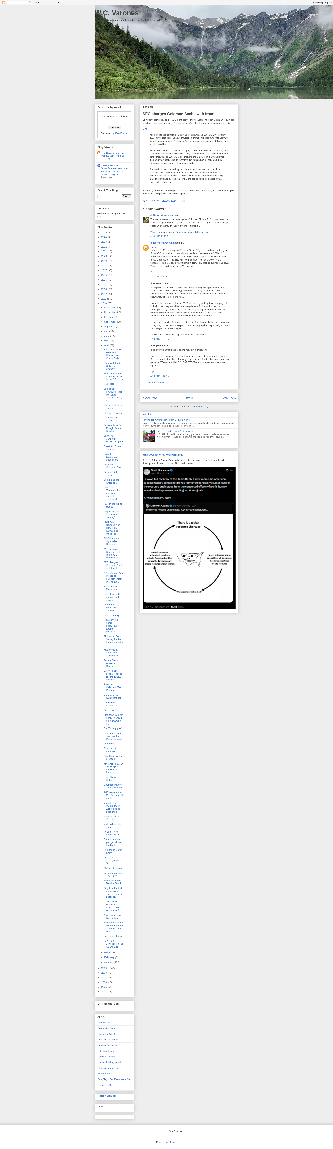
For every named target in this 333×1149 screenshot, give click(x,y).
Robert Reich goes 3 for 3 (111, 833)
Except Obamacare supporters (111, 457)
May (107, 340)
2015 (104, 279)
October (109, 317)
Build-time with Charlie (111, 818)
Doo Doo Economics (108, 1039)
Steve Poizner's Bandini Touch (113, 882)
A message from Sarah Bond (112, 916)
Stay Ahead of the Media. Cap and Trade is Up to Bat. (114, 927)
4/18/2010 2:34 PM (159, 339)
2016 (104, 275)
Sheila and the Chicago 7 (111, 481)
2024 (104, 237)
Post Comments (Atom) (196, 406)
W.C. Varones (117, 13)
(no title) (147, 414)
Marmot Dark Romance (112, 155)
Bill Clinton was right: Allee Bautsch (112, 541)
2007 (104, 977)
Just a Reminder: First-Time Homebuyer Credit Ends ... (113, 353)
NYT (145, 129)
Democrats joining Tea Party (113, 874)
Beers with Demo (106, 1028)
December (110, 307)
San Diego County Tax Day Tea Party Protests (113, 736)
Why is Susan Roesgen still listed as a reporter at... (112, 553)
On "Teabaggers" (113, 728)
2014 (104, 284)
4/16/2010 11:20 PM (160, 236)
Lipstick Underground (109, 1062)
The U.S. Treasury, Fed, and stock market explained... (113, 493)
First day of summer (110, 750)
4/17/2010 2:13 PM (159, 276)
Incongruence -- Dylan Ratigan (113, 696)
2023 (104, 241)
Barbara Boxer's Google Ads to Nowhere (113, 428)
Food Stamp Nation (110, 778)
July (106, 331)
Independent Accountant (163, 242)
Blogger (172, 1142)
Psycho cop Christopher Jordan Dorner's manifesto (168, 420)
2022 (104, 246)
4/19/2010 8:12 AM (159, 376)
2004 (104, 991)
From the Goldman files (112, 466)
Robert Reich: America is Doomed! (111, 663)
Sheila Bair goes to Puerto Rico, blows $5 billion (113, 376)
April (107, 345)
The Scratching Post (113, 152)
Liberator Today (106, 1056)
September (110, 321)
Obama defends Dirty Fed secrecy (112, 366)
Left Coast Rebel (106, 1051)
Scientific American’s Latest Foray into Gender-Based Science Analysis (115, 171)
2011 (104, 298)
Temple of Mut (109, 165)
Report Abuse (106, 1095)
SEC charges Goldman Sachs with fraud (114, 565)
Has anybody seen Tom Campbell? (111, 652)
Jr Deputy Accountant (161, 215)
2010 (104, 303)
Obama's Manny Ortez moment (113, 786)
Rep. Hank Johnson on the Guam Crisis (113, 943)
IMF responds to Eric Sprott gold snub (113, 795)
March (108, 952)
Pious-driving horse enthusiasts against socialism (111, 625)
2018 (104, 265)
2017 (104, 270)
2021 (104, 251)
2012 (104, 294)
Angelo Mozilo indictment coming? (111, 514)
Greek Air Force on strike (112, 448)
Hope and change (113, 936)
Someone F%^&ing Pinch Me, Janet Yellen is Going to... (113, 394)
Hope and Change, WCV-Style (113, 860)
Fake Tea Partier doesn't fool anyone (175, 431)
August (108, 326)
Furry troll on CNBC (111, 419)
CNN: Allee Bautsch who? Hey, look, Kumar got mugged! (113, 528)
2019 (104, 260)
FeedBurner (121, 133)
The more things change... (113, 406)
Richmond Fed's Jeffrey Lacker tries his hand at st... (114, 640)
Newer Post (150, 397)
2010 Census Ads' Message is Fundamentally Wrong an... (113, 577)
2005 (104, 987)
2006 (104, 982)
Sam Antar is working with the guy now (189, 232)
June (107, 336)
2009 (104, 968)
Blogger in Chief (106, 1034)
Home (190, 397)
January (109, 962)
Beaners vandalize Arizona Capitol (113, 438)
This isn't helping (113, 412)
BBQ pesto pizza (113, 868)
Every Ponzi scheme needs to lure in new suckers (113, 675)
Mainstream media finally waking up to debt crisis (112, 807)
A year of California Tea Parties (112, 687)
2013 (104, 289)
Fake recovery (111, 615)
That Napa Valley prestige (113, 757)
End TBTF (109, 384)
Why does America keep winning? (163, 454)
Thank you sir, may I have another (111, 607)
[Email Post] (183, 200)
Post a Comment (155, 382)
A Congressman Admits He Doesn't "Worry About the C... (113, 906)
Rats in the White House (113, 505)
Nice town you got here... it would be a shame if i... (113, 719)
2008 (104, 972)
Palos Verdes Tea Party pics (113, 588)
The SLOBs (103, 1022)
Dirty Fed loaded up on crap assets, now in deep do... (113, 892)
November (110, 312)
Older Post (229, 397)
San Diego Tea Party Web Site (114, 1079)
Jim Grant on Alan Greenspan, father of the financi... (113, 768)
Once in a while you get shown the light (113, 842)
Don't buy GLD (112, 710)
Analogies (109, 743)
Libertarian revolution (110, 704)
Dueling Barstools (107, 1045)
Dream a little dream (111, 473)
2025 (104, 232)
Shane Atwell (104, 1073)
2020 (104, 256)
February (109, 957)
